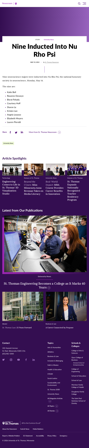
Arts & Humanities (54, 347)
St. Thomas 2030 (54, 390)
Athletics (51, 352)
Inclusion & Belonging (55, 361)
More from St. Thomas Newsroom (43, 132)
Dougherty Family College (78, 393)
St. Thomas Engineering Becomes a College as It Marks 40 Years (44, 285)
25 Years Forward (17, 327)
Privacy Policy (51, 436)
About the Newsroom (9, 429)
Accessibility (40, 436)
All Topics (51, 406)
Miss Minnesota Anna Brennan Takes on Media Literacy (33, 187)
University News (49, 39)
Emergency (63, 436)
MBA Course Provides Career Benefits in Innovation (54, 187)
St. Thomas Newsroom (52, 62)
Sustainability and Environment (54, 384)
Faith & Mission (53, 365)
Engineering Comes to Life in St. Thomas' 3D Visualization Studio (11, 187)
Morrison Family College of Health (78, 386)
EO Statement (28, 436)
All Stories (51, 411)
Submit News (24, 429)
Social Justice (52, 378)
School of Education (79, 376)
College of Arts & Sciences (78, 352)
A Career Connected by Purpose (60, 327)
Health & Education (55, 369)
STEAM (50, 374)
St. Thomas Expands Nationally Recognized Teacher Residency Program (73, 190)
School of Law (77, 380)
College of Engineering (76, 370)
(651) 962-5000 (8, 354)
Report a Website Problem (11, 436)
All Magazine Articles (55, 398)
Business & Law (53, 356)
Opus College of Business (78, 361)
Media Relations (38, 429)
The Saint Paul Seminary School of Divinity (78, 401)
